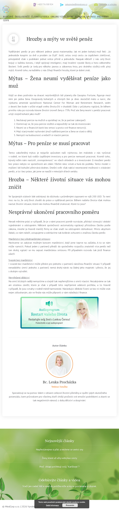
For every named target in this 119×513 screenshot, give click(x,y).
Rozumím (70, 505)
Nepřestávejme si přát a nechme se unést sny (59, 449)
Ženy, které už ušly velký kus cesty (59, 458)
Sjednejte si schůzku (108, 4)
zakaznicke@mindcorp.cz (76, 4)
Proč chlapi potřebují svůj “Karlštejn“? (59, 466)
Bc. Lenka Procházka (59, 381)
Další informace (52, 505)
